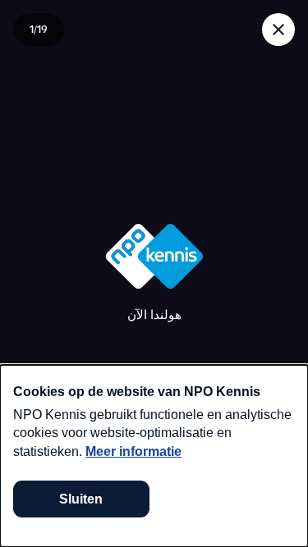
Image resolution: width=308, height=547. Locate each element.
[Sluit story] (278, 29)
